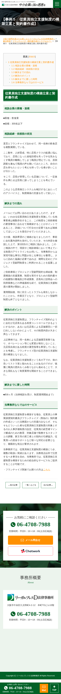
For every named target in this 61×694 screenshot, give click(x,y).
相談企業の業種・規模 (24, 65)
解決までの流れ (20, 72)
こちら (46, 469)
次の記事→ (48, 485)
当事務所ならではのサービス (27, 82)
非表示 (32, 56)
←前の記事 (13, 485)
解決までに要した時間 (24, 79)
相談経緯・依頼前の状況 (25, 69)
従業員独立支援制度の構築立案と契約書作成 (31, 62)
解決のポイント (20, 75)
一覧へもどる (30, 485)
